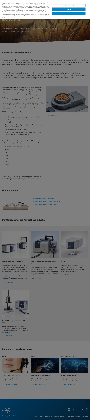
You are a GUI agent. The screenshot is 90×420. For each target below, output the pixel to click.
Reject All (69, 9)
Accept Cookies (69, 13)
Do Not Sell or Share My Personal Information (69, 5)
